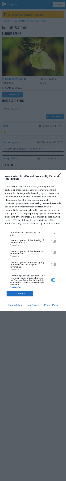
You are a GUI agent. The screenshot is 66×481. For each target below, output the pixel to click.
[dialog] (33, 240)
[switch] (53, 241)
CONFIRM (20, 293)
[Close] (60, 176)
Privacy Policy (51, 305)
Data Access (33, 305)
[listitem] (33, 233)
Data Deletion (15, 305)
